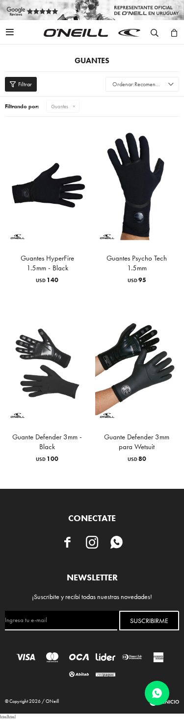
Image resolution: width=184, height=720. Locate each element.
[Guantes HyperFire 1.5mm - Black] (47, 184)
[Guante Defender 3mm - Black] (47, 363)
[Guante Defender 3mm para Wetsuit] (137, 363)
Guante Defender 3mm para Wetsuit (136, 442)
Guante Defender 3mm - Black (47, 442)
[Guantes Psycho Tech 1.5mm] (137, 184)
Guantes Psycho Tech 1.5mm (136, 263)
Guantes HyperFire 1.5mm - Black (47, 263)
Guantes (59, 106)
